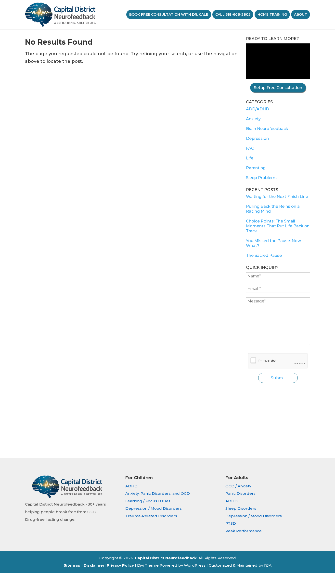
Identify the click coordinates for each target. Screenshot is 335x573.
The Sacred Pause (264, 255)
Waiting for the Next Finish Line (277, 196)
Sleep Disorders (240, 508)
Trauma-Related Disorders (151, 516)
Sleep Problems (262, 177)
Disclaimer (94, 565)
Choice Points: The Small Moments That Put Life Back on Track (277, 226)
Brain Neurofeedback (267, 128)
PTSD (230, 523)
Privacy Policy (120, 565)
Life (249, 158)
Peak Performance (243, 531)
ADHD (131, 486)
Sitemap (72, 565)
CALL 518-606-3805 (232, 14)
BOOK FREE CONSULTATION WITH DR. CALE (168, 14)
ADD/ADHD (257, 109)
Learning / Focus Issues (147, 501)
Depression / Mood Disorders (153, 508)
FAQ (250, 148)
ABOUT (300, 14)
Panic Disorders (240, 493)
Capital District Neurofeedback (166, 558)
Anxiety (253, 119)
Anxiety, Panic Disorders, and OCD (157, 493)
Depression (257, 138)
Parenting (256, 168)
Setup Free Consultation (278, 87)
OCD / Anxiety (238, 486)
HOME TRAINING (272, 14)
